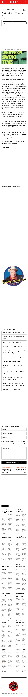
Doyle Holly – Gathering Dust (11, 389)
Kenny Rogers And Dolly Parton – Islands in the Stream (6, 567)
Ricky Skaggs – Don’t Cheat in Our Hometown (21, 566)
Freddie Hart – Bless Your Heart (12, 342)
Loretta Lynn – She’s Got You (20, 510)
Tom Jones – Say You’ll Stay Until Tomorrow (6, 471)
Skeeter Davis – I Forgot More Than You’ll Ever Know (6, 511)
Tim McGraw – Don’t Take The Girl (13, 347)
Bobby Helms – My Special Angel (12, 357)
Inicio (3, 9)
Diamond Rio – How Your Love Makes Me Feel (21, 622)
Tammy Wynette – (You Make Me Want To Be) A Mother (21, 537)
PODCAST (6, 147)
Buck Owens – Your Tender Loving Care (21, 650)
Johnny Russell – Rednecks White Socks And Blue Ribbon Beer (13, 378)
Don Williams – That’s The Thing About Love (6, 537)
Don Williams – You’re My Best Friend (14, 332)
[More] (25, 22)
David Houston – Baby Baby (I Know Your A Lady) (21, 595)
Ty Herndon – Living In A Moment (6, 650)
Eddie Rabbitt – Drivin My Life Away (13, 361)
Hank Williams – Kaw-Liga (6, 594)
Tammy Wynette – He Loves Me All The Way (21, 471)
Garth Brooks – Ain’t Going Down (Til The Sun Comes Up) (14, 352)
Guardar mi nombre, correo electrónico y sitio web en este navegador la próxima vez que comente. (13, 443)
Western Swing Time (11, 9)
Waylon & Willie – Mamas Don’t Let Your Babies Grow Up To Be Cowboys (14, 384)
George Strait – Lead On (5, 621)
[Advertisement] (14, 35)
